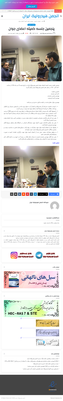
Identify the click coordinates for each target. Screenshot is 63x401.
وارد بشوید (46, 222)
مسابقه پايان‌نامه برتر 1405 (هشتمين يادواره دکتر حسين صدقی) (42, 366)
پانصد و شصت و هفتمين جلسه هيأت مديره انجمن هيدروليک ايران (42, 358)
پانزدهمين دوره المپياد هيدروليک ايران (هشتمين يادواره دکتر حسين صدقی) (40, 368)
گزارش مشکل (31, 6)
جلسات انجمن (37, 21)
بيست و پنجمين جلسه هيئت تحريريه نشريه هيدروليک (45, 363)
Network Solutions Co (56, 398)
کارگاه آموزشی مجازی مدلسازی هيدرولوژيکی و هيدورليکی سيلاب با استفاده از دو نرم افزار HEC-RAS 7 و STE (31, 361)
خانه (43, 21)
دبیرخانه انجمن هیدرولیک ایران (46, 33)
